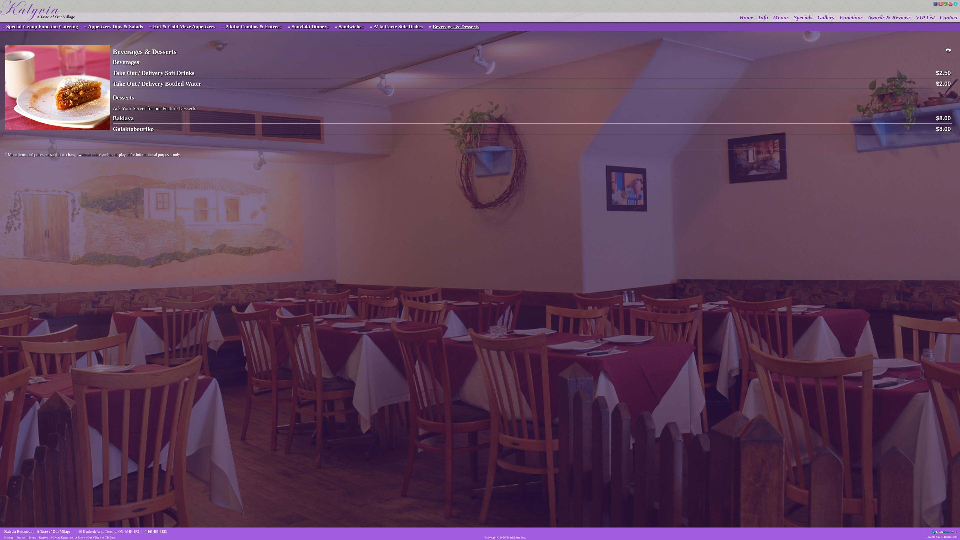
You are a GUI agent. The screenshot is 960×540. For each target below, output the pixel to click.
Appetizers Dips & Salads (115, 26)
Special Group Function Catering (42, 26)
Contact (949, 17)
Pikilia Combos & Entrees (253, 26)
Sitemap (9, 537)
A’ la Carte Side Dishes (398, 26)
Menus (781, 17)
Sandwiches (351, 26)
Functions (851, 17)
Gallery (826, 17)
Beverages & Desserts (456, 26)
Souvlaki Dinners (310, 26)
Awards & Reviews (889, 17)
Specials (803, 17)
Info (763, 17)
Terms (32, 537)
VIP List (925, 17)
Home (746, 17)
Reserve (43, 537)
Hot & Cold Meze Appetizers (184, 26)
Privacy (21, 537)
